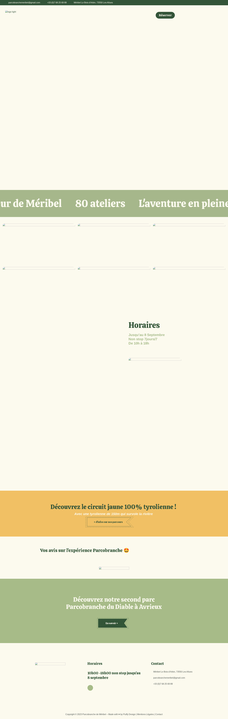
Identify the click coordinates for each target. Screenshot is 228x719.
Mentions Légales (145, 714)
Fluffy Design (129, 714)
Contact (159, 714)
